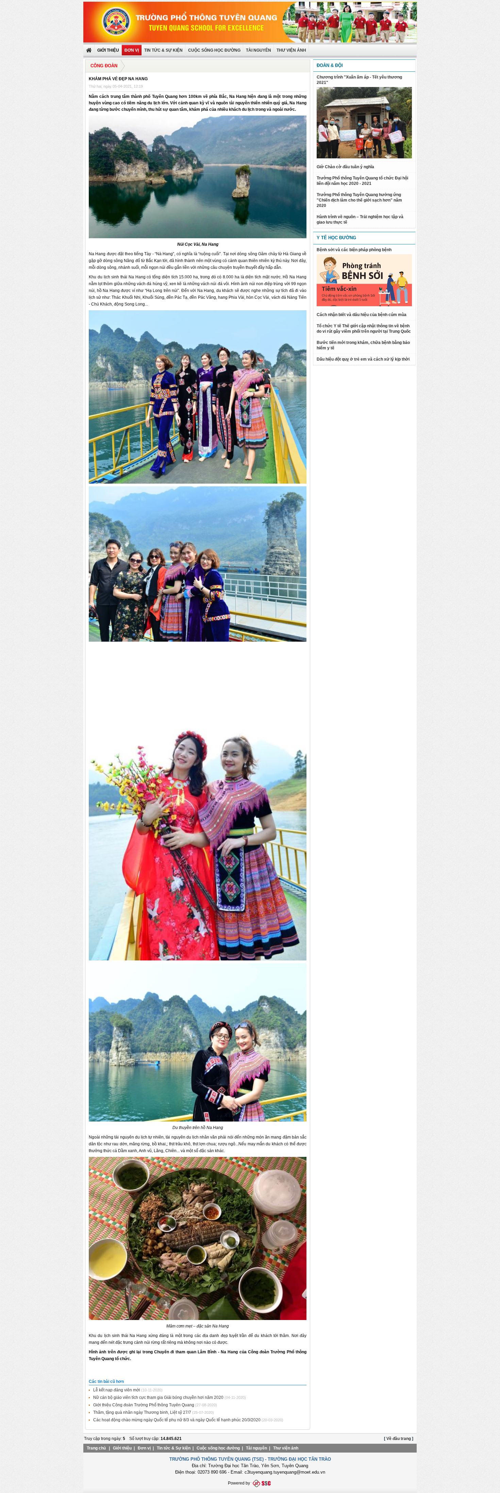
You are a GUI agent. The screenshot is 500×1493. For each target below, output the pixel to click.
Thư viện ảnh (285, 1448)
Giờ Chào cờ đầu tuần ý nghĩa (345, 166)
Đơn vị (144, 1448)
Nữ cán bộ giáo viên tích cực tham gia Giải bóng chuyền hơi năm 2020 (158, 1397)
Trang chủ (96, 1448)
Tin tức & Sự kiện (163, 50)
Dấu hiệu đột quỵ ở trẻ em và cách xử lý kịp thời (363, 359)
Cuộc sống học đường (214, 50)
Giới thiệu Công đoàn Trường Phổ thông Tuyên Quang (143, 1405)
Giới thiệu (122, 1448)
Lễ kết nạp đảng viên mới (116, 1390)
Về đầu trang (398, 1438)
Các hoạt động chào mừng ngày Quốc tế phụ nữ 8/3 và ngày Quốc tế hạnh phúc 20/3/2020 (177, 1420)
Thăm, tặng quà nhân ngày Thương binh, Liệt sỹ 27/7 (142, 1412)
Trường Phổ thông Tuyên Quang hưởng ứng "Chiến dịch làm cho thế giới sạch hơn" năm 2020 (359, 200)
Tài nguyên (258, 50)
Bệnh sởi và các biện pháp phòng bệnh (354, 249)
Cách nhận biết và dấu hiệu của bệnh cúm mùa (361, 314)
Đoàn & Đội (330, 65)
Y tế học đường (336, 237)
